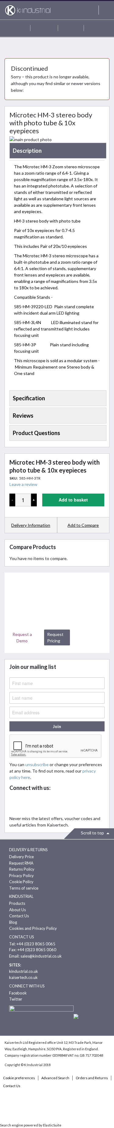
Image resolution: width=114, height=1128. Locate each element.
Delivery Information (30, 525)
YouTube (55, 804)
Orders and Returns (92, 1078)
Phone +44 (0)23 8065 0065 (71, 28)
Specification (29, 398)
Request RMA (21, 863)
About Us (17, 909)
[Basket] (96, 28)
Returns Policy (21, 869)
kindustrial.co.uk (23, 971)
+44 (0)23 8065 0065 (35, 943)
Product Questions (36, 433)
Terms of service (23, 888)
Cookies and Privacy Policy (33, 928)
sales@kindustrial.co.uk (41, 956)
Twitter (29, 804)
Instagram (69, 804)
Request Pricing (55, 637)
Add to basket (73, 500)
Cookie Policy (21, 881)
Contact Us (19, 915)
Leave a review (23, 484)
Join (57, 726)
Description (27, 150)
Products (17, 903)
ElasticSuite (52, 1125)
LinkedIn (42, 804)
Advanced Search (55, 1078)
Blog (13, 922)
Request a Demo (22, 637)
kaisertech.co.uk (23, 977)
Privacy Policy (21, 875)
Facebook (15, 804)
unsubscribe (37, 764)
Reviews (23, 415)
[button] (83, 525)
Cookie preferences (19, 1078)
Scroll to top (93, 832)
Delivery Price (21, 856)
